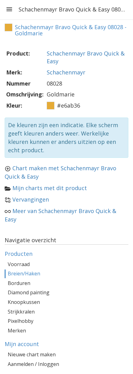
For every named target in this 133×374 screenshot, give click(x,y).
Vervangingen (30, 199)
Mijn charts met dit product (49, 188)
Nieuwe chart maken (32, 354)
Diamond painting (28, 292)
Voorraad (19, 264)
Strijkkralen (21, 311)
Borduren (19, 283)
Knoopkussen (24, 302)
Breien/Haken (24, 273)
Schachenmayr (66, 72)
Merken (17, 330)
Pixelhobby (20, 321)
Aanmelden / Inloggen (33, 364)
